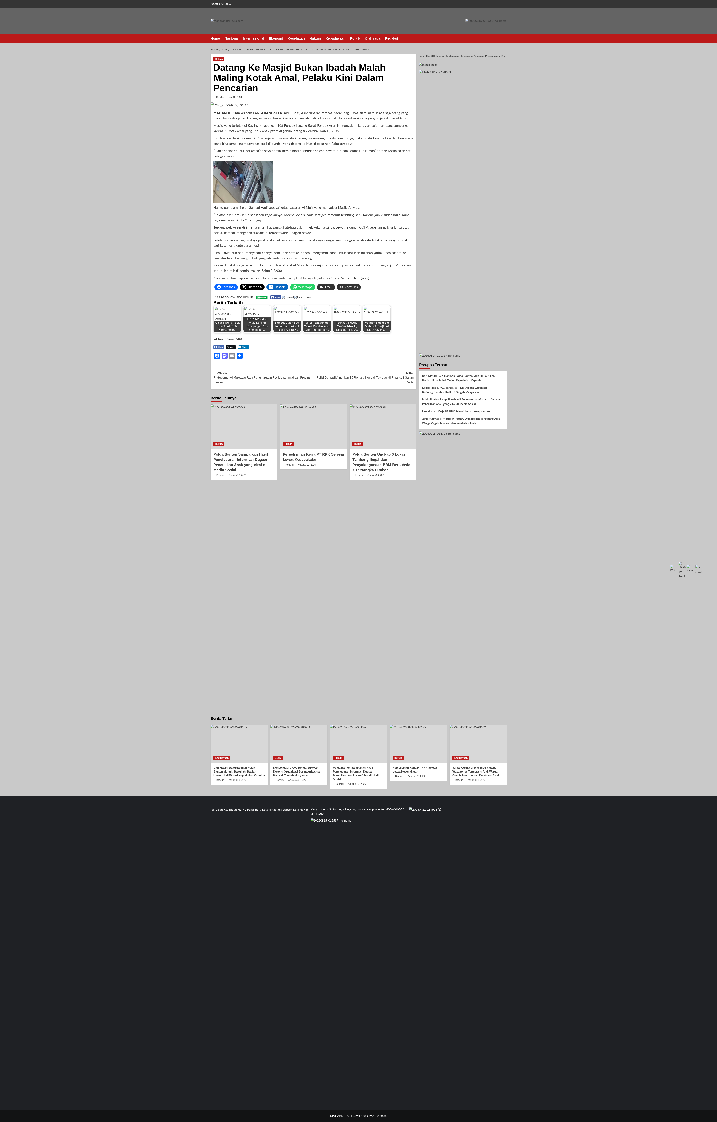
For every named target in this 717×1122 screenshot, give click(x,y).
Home (215, 38)
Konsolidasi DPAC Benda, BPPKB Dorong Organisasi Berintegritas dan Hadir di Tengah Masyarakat (455, 390)
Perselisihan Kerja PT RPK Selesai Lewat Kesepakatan (456, 411)
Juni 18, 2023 (235, 97)
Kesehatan (296, 38)
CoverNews (360, 1115)
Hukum (315, 38)
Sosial (278, 758)
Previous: (262, 377)
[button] (504, 38)
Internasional (253, 38)
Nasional (232, 38)
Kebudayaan (335, 38)
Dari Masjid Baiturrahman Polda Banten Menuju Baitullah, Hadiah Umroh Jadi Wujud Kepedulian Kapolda (458, 378)
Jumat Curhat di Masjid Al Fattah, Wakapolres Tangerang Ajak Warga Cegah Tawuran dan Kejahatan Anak (461, 421)
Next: (365, 377)
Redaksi (391, 38)
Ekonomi (276, 38)
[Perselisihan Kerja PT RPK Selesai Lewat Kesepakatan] (313, 426)
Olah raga (372, 38)
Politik (355, 38)
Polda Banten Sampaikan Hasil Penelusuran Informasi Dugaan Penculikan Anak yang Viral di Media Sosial (461, 402)
